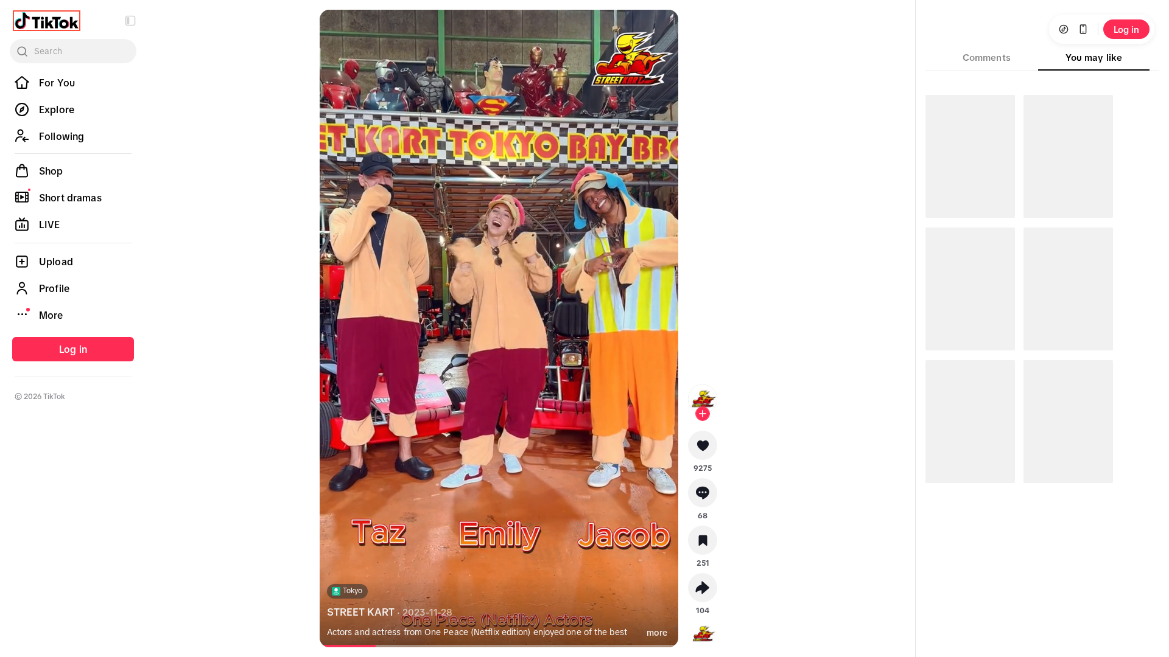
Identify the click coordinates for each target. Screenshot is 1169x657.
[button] (130, 21)
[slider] (357, 646)
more (657, 633)
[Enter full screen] (658, 29)
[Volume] (339, 29)
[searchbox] (73, 51)
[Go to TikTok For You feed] (47, 20)
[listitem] (73, 83)
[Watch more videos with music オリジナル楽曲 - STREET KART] (702, 631)
